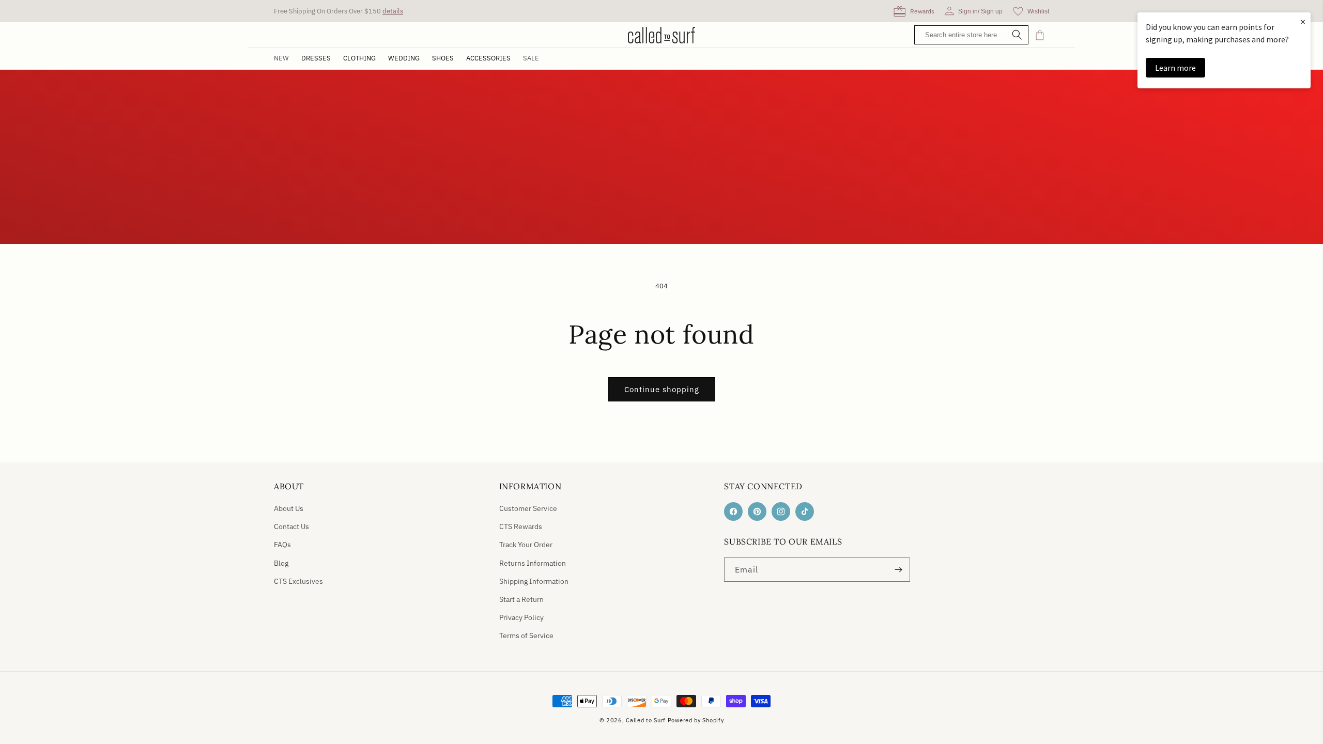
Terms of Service (526, 635)
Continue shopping (661, 389)
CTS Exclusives (298, 581)
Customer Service (528, 508)
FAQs (282, 544)
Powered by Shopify (696, 720)
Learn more (1175, 68)
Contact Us (291, 526)
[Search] (1017, 35)
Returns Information (532, 563)
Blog (281, 563)
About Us (288, 508)
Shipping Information (533, 581)
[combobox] (974, 34)
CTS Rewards (520, 526)
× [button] (1302, 21)
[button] (316, 58)
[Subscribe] (898, 569)
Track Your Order (525, 544)
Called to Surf (646, 720)
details (392, 11)
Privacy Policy (521, 617)
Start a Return (521, 599)
